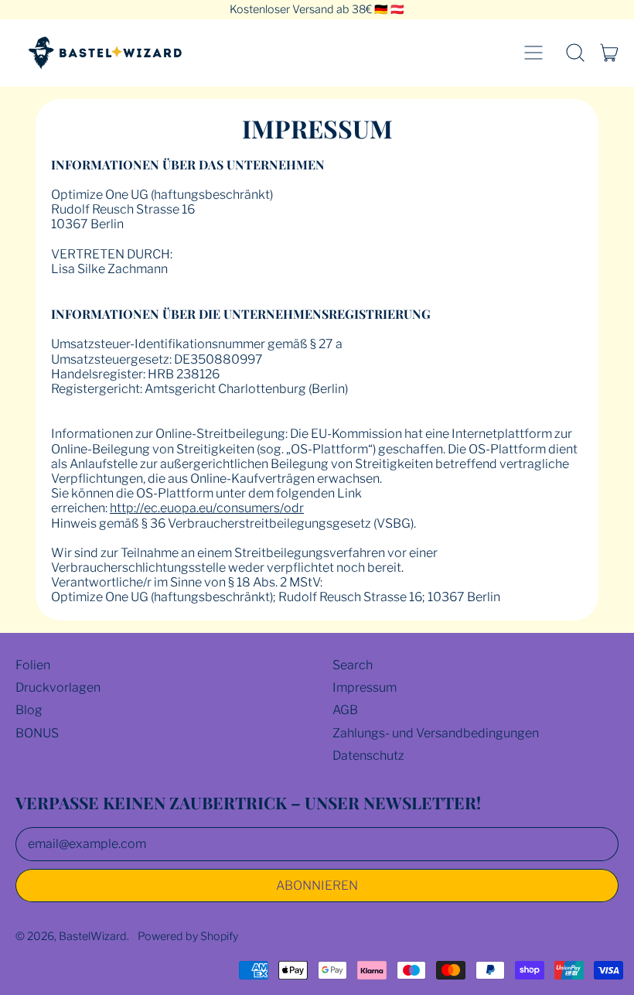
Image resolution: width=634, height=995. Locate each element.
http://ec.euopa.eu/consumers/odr (207, 508)
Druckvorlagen (58, 687)
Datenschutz (368, 755)
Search (352, 665)
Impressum (364, 687)
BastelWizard (93, 936)
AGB (345, 710)
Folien (32, 665)
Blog (29, 710)
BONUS (37, 733)
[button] (575, 52)
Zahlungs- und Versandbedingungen (435, 733)
